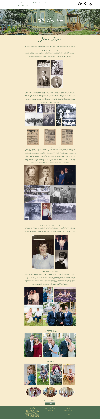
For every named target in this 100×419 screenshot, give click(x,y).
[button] (47, 3)
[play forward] (74, 392)
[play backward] (25, 392)
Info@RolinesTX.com (68, 410)
